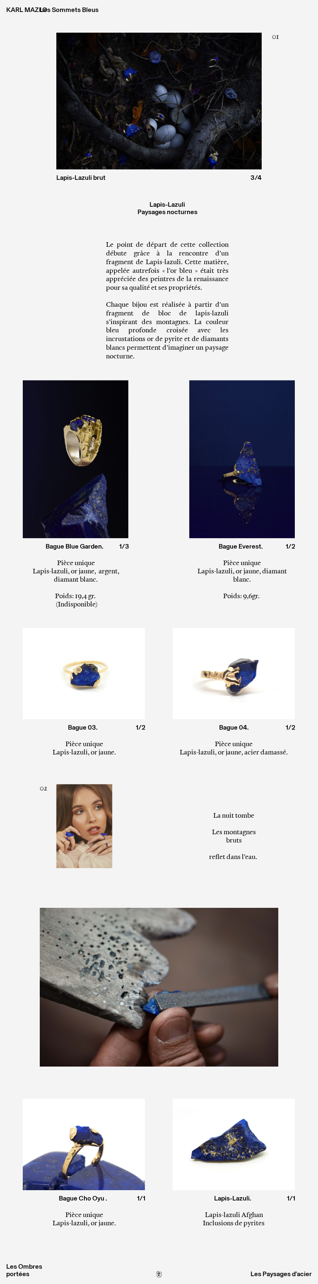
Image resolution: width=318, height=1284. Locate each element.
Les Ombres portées (24, 1270)
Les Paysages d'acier (281, 1274)
